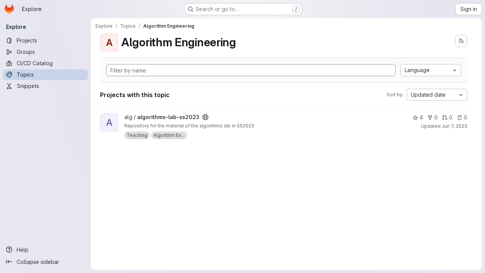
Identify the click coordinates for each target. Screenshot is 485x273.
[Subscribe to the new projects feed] (461, 41)
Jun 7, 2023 (454, 126)
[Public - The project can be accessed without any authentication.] (205, 117)
